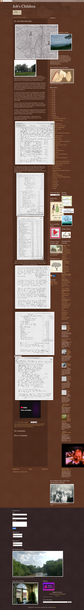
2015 (53, 109)
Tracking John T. (55, 173)
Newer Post (16, 469)
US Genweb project (65, 261)
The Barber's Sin (68, 391)
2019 (53, 102)
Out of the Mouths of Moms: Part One (59, 144)
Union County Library (66, 251)
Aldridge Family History (66, 304)
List (54, 594)
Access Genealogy (65, 288)
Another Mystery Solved (56, 123)
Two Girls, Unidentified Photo (57, 150)
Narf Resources (65, 283)
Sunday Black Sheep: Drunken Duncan (59, 157)
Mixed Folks (64, 259)
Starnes (19, 426)
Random (63, 594)
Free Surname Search (66, 282)
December (55, 116)
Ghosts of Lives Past (56, 168)
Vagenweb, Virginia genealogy (65, 272)
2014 (53, 111)
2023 (53, 95)
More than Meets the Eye (57, 139)
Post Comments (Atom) (22, 471)
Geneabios (64, 315)
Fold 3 (63, 309)
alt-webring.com (57, 595)
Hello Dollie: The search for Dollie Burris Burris (61, 176)
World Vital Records (65, 263)
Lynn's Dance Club (17, 356)
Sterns (22, 426)
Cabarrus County (38, 423)
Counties (54, 122)
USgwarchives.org (65, 268)
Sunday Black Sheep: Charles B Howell (69, 327)
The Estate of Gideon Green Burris (58, 118)
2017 (53, 106)
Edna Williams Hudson (56, 137)
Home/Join (51, 594)
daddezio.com (64, 247)
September (55, 184)
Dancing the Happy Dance (57, 175)
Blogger (54, 607)
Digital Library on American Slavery (65, 280)
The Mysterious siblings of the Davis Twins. (60, 163)
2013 (53, 113)
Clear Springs (54, 178)
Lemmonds (34, 425)
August (54, 186)
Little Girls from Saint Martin (57, 120)
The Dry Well (54, 146)
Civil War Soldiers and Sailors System (66, 300)
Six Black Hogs (55, 155)
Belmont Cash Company (29, 423)
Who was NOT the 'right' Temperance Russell (65, 405)
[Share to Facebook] (35, 422)
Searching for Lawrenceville (69, 378)
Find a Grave (64, 302)
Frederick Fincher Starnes (27, 425)
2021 (53, 98)
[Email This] (31, 422)
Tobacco (54, 159)
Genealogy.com (65, 312)
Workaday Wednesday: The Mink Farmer (66, 432)
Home (30, 469)
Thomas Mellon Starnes (28, 426)
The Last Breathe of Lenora (57, 135)
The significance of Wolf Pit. (69, 365)
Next (57, 594)
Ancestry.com (64, 310)
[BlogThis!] (32, 422)
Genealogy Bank (65, 266)
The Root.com (64, 254)
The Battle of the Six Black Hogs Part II (59, 154)
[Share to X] (33, 422)
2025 (53, 91)
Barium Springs (55, 152)
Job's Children (24, 6)
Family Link (64, 298)
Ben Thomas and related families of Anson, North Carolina (66, 275)
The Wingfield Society (66, 305)
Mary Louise (54, 131)
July (53, 188)
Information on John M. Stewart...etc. (66, 340)
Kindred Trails (64, 319)
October (54, 182)
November (55, 181)
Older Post (45, 469)
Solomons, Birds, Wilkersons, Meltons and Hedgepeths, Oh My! (66, 469)
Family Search (64, 314)
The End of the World (56, 129)
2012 (53, 115)
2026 (53, 89)
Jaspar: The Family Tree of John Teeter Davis (61, 161)
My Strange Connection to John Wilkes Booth (69, 352)
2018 (53, 104)
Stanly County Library (66, 249)
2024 (53, 93)
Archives (63, 264)
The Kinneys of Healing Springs (58, 127)
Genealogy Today (65, 307)
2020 (53, 100)
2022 (53, 97)
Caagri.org (64, 256)
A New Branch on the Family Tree (58, 125)
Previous (60, 594)
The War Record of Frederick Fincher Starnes (61, 141)
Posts (15, 534)
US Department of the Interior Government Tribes (66, 291)
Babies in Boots (55, 148)
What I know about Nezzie (57, 165)
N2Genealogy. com (65, 269)
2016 (53, 108)
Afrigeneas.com (65, 258)
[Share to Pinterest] (36, 422)
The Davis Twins (55, 166)
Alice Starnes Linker (21, 423)
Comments (16, 536)
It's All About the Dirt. (56, 143)
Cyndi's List (64, 277)
